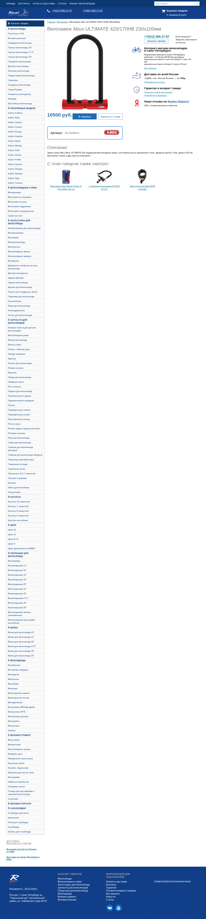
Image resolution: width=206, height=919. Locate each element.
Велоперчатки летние (18, 698)
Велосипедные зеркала (19, 256)
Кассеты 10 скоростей (19, 501)
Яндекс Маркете (178, 101)
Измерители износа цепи (20, 758)
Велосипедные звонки (19, 251)
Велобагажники (15, 233)
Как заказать (150, 68)
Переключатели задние (19, 396)
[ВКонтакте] (109, 907)
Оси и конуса (14, 386)
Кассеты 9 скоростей (18, 515)
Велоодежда (18, 660)
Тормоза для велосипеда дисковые (20, 448)
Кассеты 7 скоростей (18, 506)
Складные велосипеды (19, 85)
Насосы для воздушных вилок (22, 292)
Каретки (12, 358)
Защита (12, 730)
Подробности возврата (155, 95)
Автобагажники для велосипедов (24, 228)
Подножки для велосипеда (21, 296)
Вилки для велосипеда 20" (21, 632)
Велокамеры (14, 561)
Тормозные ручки (16, 469)
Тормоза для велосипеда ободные (25, 455)
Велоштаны (13, 726)
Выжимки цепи (15, 754)
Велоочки (12, 688)
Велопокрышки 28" (17, 603)
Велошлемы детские (18, 716)
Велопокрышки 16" (17, 575)
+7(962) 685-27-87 (93, 10)
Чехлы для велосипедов (20, 315)
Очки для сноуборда (18, 822)
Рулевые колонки (16, 433)
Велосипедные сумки (23, 188)
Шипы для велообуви (18, 487)
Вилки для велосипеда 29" (21, 655)
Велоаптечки (14, 744)
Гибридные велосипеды (20, 43)
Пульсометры (14, 301)
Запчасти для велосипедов (17, 321)
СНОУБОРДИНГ (18, 808)
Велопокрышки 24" (17, 589)
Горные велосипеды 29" (20, 57)
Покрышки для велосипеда (18, 554)
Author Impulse (15, 136)
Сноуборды (13, 827)
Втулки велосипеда (17, 340)
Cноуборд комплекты (18, 813)
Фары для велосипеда (19, 306)
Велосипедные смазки (19, 749)
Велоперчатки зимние (19, 693)
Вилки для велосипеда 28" (21, 651)
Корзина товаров (177, 10)
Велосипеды (18, 29)
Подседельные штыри (19, 414)
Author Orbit (14, 150)
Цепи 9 (11, 544)
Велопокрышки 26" (17, 593)
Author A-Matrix (15, 113)
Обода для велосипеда (19, 377)
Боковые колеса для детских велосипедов (22, 329)
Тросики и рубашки (17, 478)
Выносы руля (14, 344)
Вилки (14, 627)
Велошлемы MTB (16, 712)
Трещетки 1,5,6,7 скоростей (21, 473)
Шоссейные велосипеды (20, 103)
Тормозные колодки (18, 464)
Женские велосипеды (18, 71)
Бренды (10, 3)
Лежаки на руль (15, 368)
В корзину (84, 116)
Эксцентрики (14, 492)
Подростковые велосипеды (21, 75)
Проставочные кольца (19, 419)
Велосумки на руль (17, 201)
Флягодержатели (16, 310)
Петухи (11, 405)
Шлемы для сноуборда (19, 831)
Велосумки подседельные (21, 211)
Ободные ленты (16, 382)
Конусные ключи (16, 763)
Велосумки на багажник (19, 197)
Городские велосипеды (19, 61)
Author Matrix (14, 141)
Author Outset (14, 155)
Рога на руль (14, 424)
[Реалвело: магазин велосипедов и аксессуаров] (18, 15)
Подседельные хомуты (19, 410)
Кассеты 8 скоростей (18, 511)
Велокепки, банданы (18, 670)
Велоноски (13, 679)
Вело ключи (14, 740)
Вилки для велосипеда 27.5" (22, 646)
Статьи (62, 3)
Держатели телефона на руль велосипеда (23, 267)
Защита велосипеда (18, 282)
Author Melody (15, 145)
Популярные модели (22, 108)
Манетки (12, 372)
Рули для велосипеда (18, 438)
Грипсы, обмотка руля (19, 349)
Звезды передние (16, 354)
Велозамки (13, 237)
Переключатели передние (21, 400)
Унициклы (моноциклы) (19, 94)
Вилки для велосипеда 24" (21, 637)
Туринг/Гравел (15, 89)
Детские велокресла (18, 273)
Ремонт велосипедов (82, 3)
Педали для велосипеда (20, 391)
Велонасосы (14, 247)
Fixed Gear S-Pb (16, 33)
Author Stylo (14, 178)
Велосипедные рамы (18, 335)
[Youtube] (118, 907)
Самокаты (13, 80)
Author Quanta (15, 164)
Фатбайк (12, 99)
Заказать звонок (156, 41)
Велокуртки (13, 674)
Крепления (13, 817)
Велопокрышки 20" (17, 584)
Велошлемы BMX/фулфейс (21, 707)
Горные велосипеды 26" (20, 47)
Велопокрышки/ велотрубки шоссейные (21, 621)
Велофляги (13, 261)
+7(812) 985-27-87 (62, 10)
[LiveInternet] (156, 876)
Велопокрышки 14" (17, 570)
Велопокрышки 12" (17, 565)
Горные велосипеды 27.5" (21, 52)
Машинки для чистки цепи (21, 772)
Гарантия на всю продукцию (158, 92)
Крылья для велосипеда (20, 287)
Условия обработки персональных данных (172, 881)
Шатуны (12, 483)
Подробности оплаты (154, 82)
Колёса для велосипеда (20, 363)
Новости (111, 896)
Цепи (13, 525)
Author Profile (14, 159)
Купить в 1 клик (110, 116)
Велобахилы (14, 665)
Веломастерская (20, 803)
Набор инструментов (18, 782)
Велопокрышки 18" (17, 579)
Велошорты (13, 721)
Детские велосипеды (18, 66)
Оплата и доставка (44, 3)
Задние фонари (16, 278)
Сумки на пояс (15, 215)
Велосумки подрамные (19, 206)
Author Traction (15, 183)
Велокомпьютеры (16, 242)
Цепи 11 (12, 534)
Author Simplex (15, 169)
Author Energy (15, 131)
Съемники (13, 799)
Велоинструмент (20, 735)
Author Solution (15, 173)
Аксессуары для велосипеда (19, 222)
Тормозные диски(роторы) (21, 459)
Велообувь (13, 684)
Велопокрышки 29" (17, 607)
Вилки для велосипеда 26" (21, 641)
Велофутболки (15, 702)
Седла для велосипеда (19, 442)
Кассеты (15, 497)
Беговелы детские (17, 38)
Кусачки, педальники (18, 768)
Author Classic (15, 122)
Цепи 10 (12, 530)
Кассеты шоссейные (18, 520)
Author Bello (14, 117)
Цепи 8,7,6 (13, 539)
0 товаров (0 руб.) (176, 15)
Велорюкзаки (14, 192)
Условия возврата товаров (121, 890)
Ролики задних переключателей (24, 428)
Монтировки (14, 777)
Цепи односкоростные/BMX (21, 548)
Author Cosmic (15, 127)
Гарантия (111, 887)
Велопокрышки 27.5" (18, 598)
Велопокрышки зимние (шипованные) (19, 613)
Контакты (24, 3)
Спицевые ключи (16, 786)
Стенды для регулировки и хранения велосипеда (21, 792)
